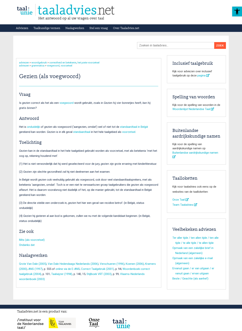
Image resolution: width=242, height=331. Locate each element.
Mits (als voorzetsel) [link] (32, 240)
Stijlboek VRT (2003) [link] (99, 274)
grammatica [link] (37, 65)
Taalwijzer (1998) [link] (61, 274)
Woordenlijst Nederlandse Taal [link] (191, 109)
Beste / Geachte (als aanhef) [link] (190, 278)
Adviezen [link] (22, 28)
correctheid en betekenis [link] (62, 62)
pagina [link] (201, 75)
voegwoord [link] (53, 65)
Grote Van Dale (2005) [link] (33, 264)
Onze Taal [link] (178, 199)
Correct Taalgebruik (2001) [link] (97, 269)
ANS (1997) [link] (35, 269)
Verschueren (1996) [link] (112, 264)
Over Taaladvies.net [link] (126, 28)
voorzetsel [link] (66, 65)
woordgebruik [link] (39, 62)
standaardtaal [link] (81, 132)
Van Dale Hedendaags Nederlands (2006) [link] (73, 264)
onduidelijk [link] (33, 127)
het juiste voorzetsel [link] (88, 62)
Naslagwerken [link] (74, 28)
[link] (237, 11)
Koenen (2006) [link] (135, 264)
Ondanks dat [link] (27, 245)
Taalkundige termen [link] (46, 28)
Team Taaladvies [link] (183, 204)
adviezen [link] (24, 62)
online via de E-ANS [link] (68, 269)
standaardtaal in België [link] (134, 127)
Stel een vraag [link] (98, 28)
